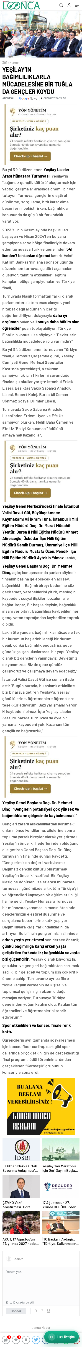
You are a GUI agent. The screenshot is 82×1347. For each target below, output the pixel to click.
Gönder (16, 1311)
